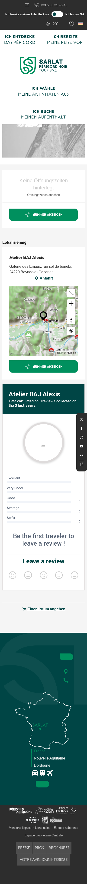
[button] (81, 23)
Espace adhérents (66, 827)
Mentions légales (20, 827)
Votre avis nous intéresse (44, 859)
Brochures (59, 847)
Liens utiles (42, 827)
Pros (39, 847)
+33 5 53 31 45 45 (53, 5)
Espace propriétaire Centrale (44, 835)
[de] (81, 23)
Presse (24, 847)
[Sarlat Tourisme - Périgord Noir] (43, 65)
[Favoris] (72, 23)
